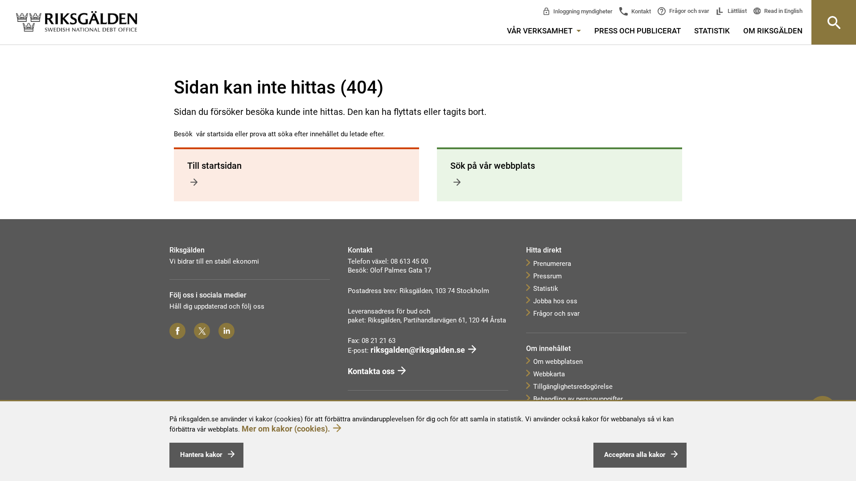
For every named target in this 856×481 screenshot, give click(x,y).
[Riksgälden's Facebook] (177, 331)
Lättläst (736, 11)
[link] (76, 22)
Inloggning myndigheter (582, 11)
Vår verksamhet (540, 30)
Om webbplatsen (558, 362)
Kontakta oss (371, 371)
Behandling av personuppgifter (578, 399)
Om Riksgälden (772, 30)
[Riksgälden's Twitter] (202, 331)
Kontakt (640, 11)
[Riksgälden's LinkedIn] (226, 331)
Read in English (782, 11)
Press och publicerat (637, 30)
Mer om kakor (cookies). (286, 428)
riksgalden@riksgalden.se (417, 350)
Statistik (712, 30)
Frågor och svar (688, 11)
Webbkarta (549, 374)
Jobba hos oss (555, 301)
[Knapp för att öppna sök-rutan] (833, 22)
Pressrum (547, 276)
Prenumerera (552, 264)
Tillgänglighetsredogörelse (573, 387)
